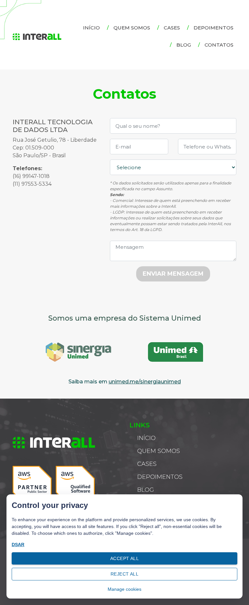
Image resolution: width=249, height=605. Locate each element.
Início (91, 28)
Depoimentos (213, 28)
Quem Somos (131, 28)
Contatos (219, 45)
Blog (183, 45)
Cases (172, 28)
